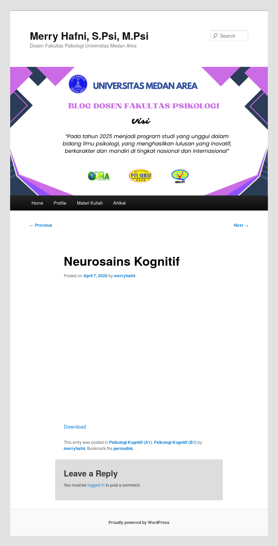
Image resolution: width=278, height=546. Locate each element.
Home (37, 203)
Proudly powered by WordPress (139, 522)
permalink (123, 448)
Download (75, 426)
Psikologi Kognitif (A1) (130, 442)
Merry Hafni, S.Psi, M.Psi (89, 35)
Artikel (119, 203)
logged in (96, 485)
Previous (41, 225)
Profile (60, 203)
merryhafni (124, 275)
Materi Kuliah (90, 203)
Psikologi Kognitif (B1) (175, 442)
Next (241, 225)
